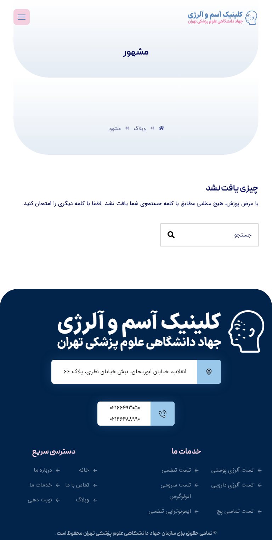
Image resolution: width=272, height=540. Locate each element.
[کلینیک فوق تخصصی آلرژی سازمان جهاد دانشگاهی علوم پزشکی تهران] (223, 18)
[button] (21, 17)
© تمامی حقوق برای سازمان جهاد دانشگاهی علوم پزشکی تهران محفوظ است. (136, 534)
